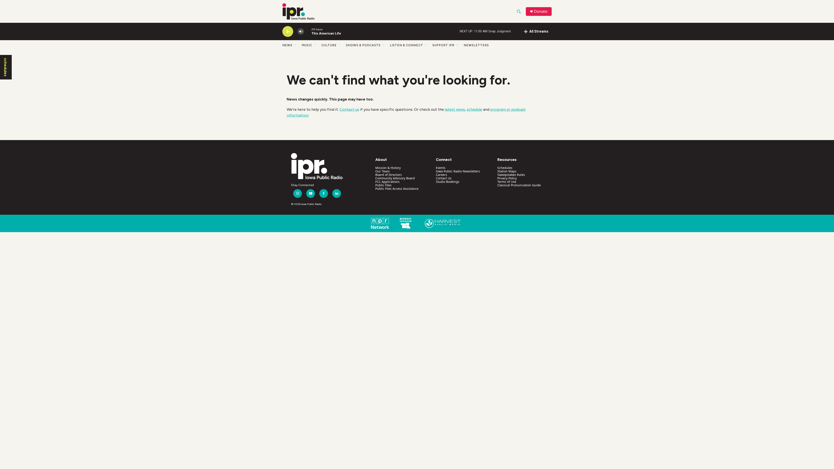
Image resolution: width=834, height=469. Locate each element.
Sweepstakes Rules (511, 175)
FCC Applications (387, 182)
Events (440, 168)
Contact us (349, 109)
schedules (5, 67)
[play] (287, 31)
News (287, 45)
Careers (441, 175)
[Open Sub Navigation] (295, 45)
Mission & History (388, 168)
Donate (540, 11)
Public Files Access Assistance (397, 189)
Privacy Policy (507, 178)
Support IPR (443, 45)
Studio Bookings (447, 182)
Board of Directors (388, 175)
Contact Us (444, 178)
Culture (329, 45)
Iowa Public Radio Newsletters (458, 171)
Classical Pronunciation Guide (519, 185)
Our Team (382, 171)
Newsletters (476, 45)
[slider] (307, 31)
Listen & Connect (406, 45)
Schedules (504, 168)
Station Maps (506, 171)
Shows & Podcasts (363, 45)
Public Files (383, 185)
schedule (474, 109)
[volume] (300, 31)
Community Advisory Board (395, 178)
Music (307, 45)
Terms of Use (506, 182)
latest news (455, 109)
